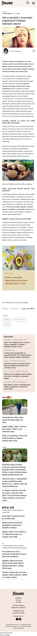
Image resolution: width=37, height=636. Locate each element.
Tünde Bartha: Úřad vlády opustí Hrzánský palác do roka (12, 420)
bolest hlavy (20, 319)
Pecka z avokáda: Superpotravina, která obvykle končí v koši (16, 280)
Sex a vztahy (9, 371)
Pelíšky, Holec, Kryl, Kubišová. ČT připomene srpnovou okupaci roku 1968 (14, 534)
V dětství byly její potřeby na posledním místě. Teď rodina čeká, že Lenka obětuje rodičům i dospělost (17, 355)
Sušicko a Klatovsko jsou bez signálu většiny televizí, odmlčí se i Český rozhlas (14, 574)
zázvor (7, 324)
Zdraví (6, 361)
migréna (7, 319)
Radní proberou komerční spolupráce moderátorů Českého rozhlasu (12, 525)
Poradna (7, 340)
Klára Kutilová (22, 371)
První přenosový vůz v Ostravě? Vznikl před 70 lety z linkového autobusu (14, 554)
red (13, 350)
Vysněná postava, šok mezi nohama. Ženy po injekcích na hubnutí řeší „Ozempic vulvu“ (17, 365)
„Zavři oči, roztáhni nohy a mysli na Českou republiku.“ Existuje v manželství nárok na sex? (17, 344)
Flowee (8, 3)
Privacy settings (5, 635)
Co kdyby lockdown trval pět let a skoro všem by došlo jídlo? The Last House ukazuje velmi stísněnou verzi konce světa (14, 495)
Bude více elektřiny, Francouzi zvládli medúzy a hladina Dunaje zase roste (14, 438)
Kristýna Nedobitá (18, 361)
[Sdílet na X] (34, 308)
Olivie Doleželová (19, 340)
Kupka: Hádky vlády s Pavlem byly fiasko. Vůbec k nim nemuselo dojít (14, 429)
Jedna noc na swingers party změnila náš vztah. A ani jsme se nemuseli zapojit (17, 376)
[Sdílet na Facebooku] (32, 309)
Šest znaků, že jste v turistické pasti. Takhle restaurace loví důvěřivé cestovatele (17, 387)
